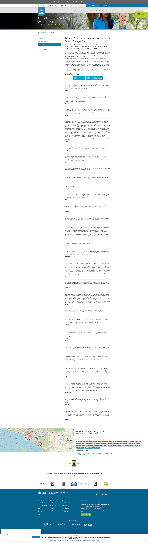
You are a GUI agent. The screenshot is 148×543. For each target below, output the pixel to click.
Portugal (95, 525)
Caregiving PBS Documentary (45, 49)
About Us (76, 10)
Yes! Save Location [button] (88, 1)
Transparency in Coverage (94, 531)
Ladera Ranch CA (111, 445)
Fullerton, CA (118, 441)
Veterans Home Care (41, 512)
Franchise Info (64, 505)
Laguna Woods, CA (100, 441)
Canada (103, 523)
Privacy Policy (52, 507)
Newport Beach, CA (80, 445)
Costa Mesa (137, 445)
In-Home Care (40, 502)
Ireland (95, 523)
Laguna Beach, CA (103, 445)
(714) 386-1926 (75, 73)
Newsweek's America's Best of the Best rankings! (74, 471)
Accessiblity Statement (66, 502)
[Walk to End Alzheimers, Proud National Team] (84, 484)
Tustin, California (43, 32)
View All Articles (86, 514)
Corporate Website (65, 507)
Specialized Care (41, 504)
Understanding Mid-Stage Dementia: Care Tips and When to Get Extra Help (95, 504)
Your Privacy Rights (65, 508)
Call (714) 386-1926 (41, 5)
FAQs (39, 515)
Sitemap (51, 510)
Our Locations (42, 47)
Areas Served (97, 10)
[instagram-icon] (98, 494)
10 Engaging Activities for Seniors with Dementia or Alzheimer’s (92, 508)
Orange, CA (137, 443)
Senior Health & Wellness (42, 509)
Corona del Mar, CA (80, 447)
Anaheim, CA (93, 441)
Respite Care (40, 511)
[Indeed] (108, 495)
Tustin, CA (100, 443)
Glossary (39, 514)
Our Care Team (42, 41)
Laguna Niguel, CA (137, 441)
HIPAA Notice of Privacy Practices (50, 531)
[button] (76, 10)
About (48, 32)
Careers (102, 10)
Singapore (99, 523)
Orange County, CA (130, 443)
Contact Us (107, 10)
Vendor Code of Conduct (67, 504)
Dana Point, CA (123, 445)
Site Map (108, 531)
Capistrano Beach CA (89, 447)
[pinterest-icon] (102, 494)
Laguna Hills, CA (96, 445)
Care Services (82, 10)
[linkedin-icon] (100, 494)
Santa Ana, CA (115, 443)
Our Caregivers (40, 508)
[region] (21, 535)
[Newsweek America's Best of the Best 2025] (63, 485)
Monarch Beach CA (86, 441)
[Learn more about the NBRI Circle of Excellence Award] (106, 485)
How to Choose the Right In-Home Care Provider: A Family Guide (93, 506)
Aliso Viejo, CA (96, 447)
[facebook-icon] (96, 494)
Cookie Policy (52, 508)
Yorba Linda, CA (88, 443)
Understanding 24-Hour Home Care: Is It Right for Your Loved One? (93, 502)
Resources (90, 10)
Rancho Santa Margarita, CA (127, 441)
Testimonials (53, 32)
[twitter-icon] (104, 495)
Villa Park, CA (94, 443)
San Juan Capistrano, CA (110, 441)
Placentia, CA (79, 441)
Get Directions (105, 5)
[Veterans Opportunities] (42, 485)
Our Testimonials (53, 505)
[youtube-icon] (106, 494)
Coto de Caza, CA (130, 445)
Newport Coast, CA (80, 443)
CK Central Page (65, 511)
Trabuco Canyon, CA (107, 443)
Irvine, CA (117, 445)
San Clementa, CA (122, 443)
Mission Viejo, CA (88, 445)
